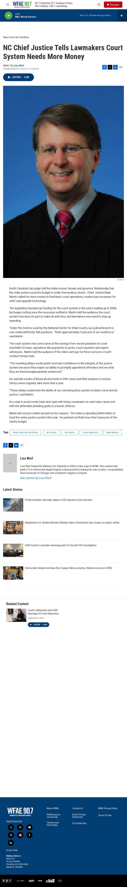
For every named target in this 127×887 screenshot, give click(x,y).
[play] (8, 15)
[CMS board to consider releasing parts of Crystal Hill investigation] (13, 550)
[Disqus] (63, 676)
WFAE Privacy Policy (107, 808)
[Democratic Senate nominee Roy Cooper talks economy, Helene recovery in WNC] (13, 573)
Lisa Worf (19, 65)
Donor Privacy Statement (79, 815)
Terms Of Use (105, 815)
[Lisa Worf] (10, 463)
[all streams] (122, 15)
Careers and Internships (53, 823)
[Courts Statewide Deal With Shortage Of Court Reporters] (16, 615)
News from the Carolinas (16, 37)
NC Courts (52, 432)
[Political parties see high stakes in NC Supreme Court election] (13, 505)
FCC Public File (79, 823)
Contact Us (77, 808)
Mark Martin (113, 432)
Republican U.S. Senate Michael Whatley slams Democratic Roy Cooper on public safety (72, 522)
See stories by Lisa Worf (35, 478)
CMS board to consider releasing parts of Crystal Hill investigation (60, 545)
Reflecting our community (53, 815)
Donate (114, 4)
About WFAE (53, 808)
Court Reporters (91, 432)
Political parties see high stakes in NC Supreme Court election (58, 499)
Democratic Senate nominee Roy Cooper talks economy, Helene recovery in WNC (68, 568)
